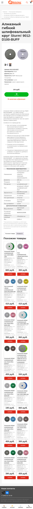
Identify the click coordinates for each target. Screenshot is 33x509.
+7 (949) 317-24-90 (6, 495)
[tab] (10, 233)
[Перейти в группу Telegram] (3, 492)
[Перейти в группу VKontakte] (7, 492)
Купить (10, 274)
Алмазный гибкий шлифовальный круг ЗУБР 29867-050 (23, 392)
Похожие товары (10, 233)
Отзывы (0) (20, 233)
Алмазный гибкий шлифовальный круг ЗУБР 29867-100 (23, 322)
